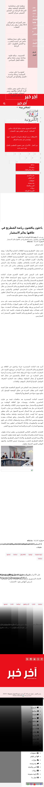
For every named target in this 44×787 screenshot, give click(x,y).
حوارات (12, 162)
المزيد (36, 173)
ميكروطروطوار (29, 169)
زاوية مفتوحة (38, 554)
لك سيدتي (10, 154)
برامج (32, 164)
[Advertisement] (22, 207)
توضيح (30, 554)
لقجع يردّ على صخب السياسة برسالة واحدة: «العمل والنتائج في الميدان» (16, 74)
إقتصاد (36, 154)
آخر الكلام (31, 178)
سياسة (36, 122)
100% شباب (23, 154)
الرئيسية (33, 707)
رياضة (16, 154)
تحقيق (22, 158)
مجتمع (31, 154)
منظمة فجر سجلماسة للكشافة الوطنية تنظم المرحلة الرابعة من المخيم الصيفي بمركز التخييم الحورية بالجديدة (16, 10)
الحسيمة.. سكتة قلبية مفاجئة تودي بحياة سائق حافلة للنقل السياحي (16, 57)
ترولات (32, 188)
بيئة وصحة (31, 183)
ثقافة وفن (35, 158)
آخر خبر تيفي (32, 162)
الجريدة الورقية (29, 190)
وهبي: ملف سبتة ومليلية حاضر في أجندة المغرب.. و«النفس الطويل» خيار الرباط (16, 42)
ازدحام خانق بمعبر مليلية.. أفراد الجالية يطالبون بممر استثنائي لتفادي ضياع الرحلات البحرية (16, 92)
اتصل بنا (34, 777)
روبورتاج (31, 167)
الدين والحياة (30, 185)
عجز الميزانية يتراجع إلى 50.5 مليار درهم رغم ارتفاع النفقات (16, 24)
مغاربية (28, 158)
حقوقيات (31, 180)
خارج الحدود (30, 175)
